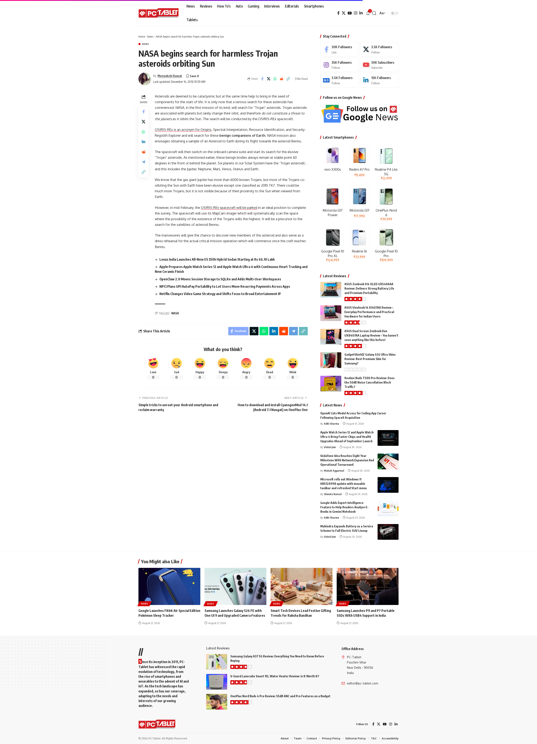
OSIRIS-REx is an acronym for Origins (183, 129)
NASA (175, 313)
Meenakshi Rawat (170, 76)
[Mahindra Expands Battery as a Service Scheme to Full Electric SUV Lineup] (388, 532)
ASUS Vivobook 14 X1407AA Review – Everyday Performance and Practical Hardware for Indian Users (369, 312)
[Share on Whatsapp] (275, 78)
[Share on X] (269, 78)
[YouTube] (350, 13)
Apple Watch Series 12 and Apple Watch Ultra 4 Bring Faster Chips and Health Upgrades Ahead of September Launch (347, 437)
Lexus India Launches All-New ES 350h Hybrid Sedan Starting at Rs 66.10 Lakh (217, 259)
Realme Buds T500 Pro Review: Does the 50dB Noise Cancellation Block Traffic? (369, 382)
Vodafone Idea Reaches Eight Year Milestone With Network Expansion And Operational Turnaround (347, 460)
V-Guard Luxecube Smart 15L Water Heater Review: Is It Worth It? (274, 676)
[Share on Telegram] (143, 162)
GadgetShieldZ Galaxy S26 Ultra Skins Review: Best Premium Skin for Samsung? (370, 359)
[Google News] (339, 80)
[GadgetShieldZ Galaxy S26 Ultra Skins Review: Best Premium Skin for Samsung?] (330, 360)
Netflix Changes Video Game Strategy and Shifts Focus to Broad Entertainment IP (220, 294)
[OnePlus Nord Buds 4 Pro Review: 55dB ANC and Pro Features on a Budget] (216, 702)
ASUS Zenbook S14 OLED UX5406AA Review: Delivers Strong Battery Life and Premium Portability (369, 288)
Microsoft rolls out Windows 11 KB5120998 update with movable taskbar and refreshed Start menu (343, 483)
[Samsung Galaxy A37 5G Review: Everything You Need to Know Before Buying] (216, 662)
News (150, 36)
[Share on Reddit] (282, 78)
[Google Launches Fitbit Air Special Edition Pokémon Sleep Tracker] (169, 586)
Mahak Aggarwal (334, 470)
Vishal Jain (330, 447)
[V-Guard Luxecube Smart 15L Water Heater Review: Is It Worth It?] (216, 682)
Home (141, 36)
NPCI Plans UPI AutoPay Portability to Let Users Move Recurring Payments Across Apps (224, 286)
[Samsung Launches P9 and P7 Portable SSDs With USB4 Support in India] (368, 586)
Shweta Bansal (332, 494)
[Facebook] (338, 13)
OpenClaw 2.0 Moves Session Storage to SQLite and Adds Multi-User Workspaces (220, 279)
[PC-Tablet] (159, 13)
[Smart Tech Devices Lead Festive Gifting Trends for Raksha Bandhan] (301, 586)
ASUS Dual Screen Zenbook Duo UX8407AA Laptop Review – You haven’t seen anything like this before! (371, 335)
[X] (344, 13)
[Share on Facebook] (262, 78)
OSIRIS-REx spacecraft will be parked (229, 208)
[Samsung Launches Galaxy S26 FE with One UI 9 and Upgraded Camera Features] (235, 586)
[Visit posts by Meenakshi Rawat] (144, 79)
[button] (374, 13)
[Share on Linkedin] (143, 142)
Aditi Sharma (331, 423)
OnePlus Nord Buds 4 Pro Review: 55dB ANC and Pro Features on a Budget (280, 696)
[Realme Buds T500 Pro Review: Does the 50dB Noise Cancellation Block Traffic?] (330, 384)
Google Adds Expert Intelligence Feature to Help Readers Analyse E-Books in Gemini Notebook (344, 507)
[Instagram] (355, 13)
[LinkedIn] (361, 13)
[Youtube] (379, 65)
